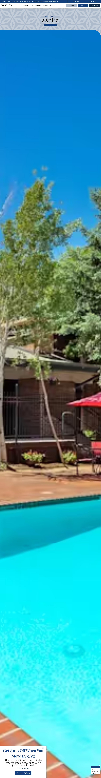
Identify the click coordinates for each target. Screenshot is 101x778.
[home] (6, 5)
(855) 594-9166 (76, 1)
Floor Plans (26, 5)
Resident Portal (92, 1)
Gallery (31, 5)
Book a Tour (71, 5)
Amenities (45, 5)
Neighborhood (38, 5)
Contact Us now (23, 773)
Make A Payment (95, 5)
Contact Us (52, 5)
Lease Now (83, 5)
